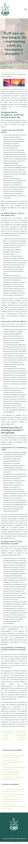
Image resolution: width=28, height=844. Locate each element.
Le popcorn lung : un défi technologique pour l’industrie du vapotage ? (12, 762)
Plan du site (14, 842)
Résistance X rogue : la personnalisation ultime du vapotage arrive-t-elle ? (13, 806)
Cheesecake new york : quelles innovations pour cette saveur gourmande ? (20, 735)
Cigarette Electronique (9, 72)
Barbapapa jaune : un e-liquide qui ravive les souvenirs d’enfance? (7, 735)
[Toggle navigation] (25, 9)
